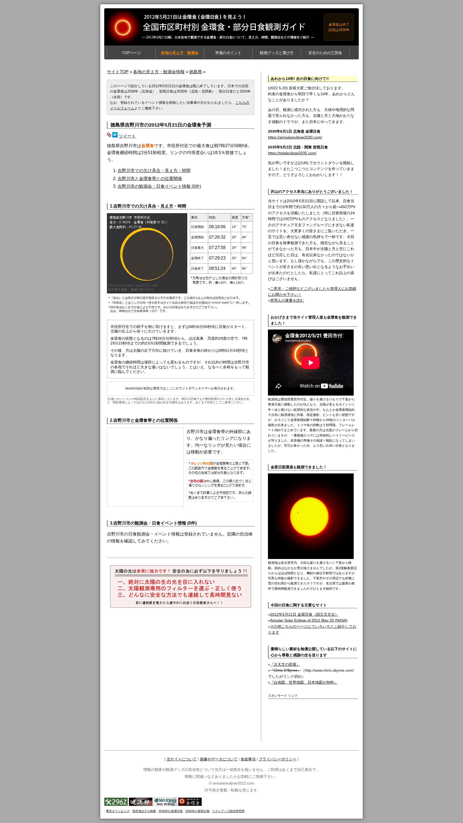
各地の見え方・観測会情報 (159, 72)
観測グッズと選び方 (277, 53)
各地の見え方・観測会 (180, 53)
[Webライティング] (165, 804)
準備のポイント (228, 53)
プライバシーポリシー (277, 759)
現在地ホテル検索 (144, 811)
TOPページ (131, 53)
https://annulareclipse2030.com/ (295, 137)
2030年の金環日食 (171, 811)
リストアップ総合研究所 (228, 811)
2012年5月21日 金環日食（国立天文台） (304, 614)
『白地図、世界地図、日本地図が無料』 (304, 682)
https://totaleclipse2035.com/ (292, 153)
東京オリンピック (118, 811)
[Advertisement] (299, 710)
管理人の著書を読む (287, 300)
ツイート (127, 136)
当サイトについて (182, 759)
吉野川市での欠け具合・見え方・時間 (154, 170)
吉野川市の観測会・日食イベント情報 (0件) (159, 186)
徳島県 (195, 72)
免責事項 (248, 759)
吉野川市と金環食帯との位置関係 (150, 178)
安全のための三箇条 (325, 53)
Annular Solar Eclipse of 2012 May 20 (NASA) (309, 620)
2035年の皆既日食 (197, 811)
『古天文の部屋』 (285, 664)
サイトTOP (118, 72)
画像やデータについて (218, 759)
